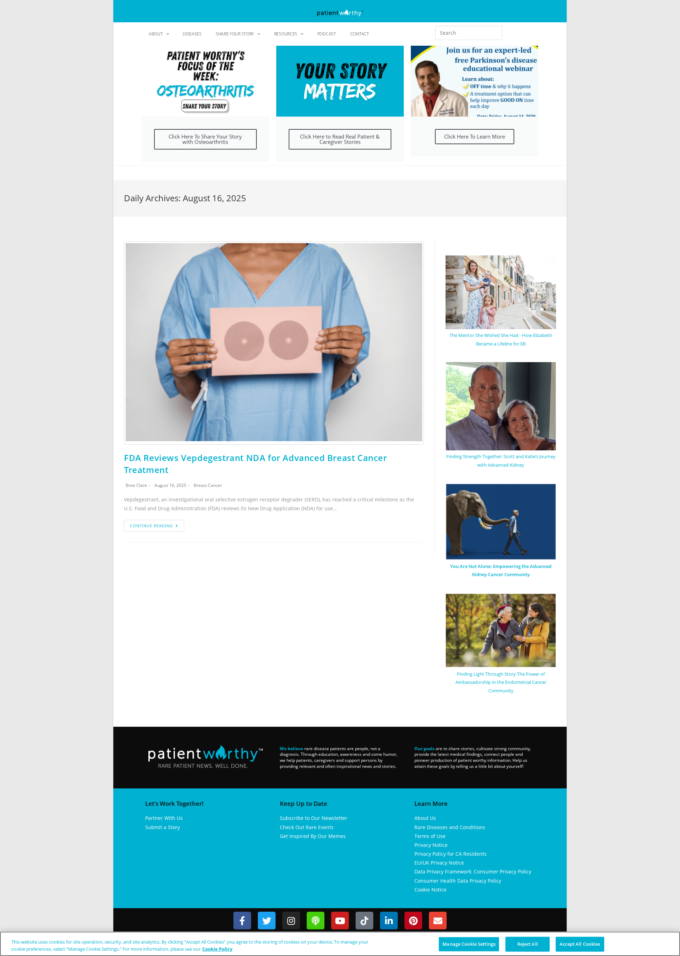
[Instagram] (291, 920)
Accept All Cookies (580, 944)
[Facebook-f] (242, 920)
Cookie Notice (430, 889)
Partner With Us (164, 818)
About (156, 34)
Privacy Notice (431, 845)
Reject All (527, 944)
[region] (340, 944)
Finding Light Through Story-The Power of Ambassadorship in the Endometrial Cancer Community (500, 682)
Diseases (192, 34)
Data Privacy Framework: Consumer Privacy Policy (472, 871)
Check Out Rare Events (307, 827)
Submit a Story (162, 827)
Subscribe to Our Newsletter (313, 818)
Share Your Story (235, 34)
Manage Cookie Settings (468, 944)
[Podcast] (315, 920)
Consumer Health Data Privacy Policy (457, 880)
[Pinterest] (413, 920)
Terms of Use (430, 836)
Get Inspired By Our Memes (313, 836)
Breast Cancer (208, 485)
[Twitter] (267, 920)
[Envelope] (438, 920)
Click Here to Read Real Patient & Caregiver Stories (340, 139)
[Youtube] (340, 920)
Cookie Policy (217, 948)
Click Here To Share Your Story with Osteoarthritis (205, 139)
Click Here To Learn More (474, 136)
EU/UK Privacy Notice (439, 862)
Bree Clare (136, 485)
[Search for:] (468, 33)
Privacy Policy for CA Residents (450, 853)
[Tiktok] (364, 920)
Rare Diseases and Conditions (449, 827)
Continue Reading (151, 525)
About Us (425, 818)
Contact (359, 34)
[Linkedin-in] (389, 920)
